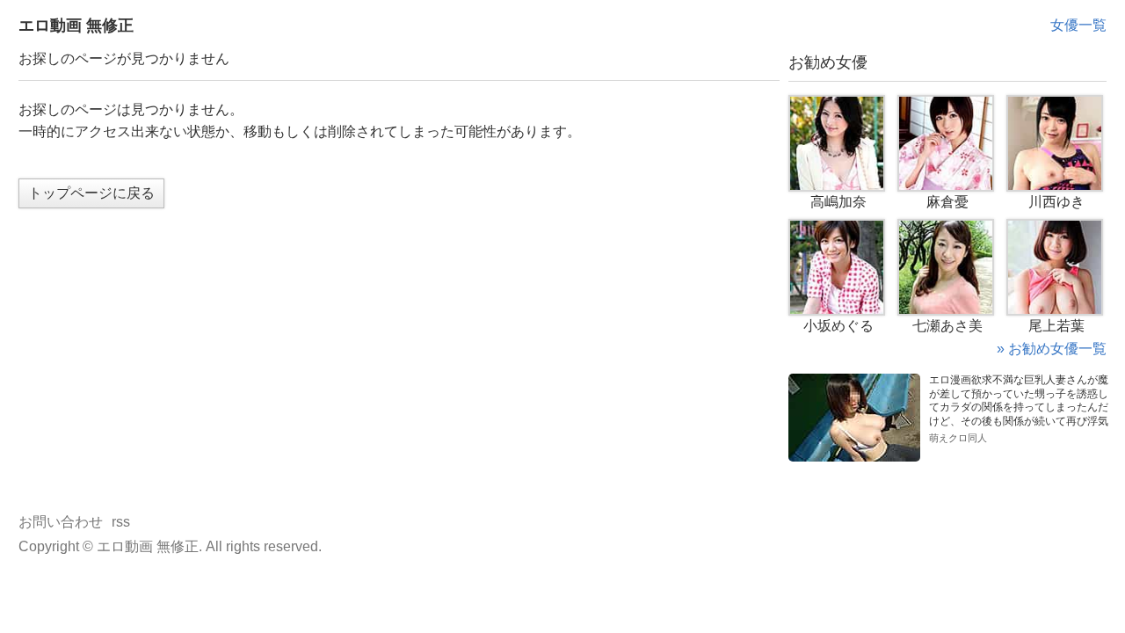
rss (121, 521)
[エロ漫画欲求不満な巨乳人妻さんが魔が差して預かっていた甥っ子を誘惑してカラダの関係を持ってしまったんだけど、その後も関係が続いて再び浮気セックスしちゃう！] (854, 380)
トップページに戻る (91, 193)
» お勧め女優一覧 (1052, 348)
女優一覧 (1078, 25)
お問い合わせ (60, 521)
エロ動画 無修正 (76, 25)
